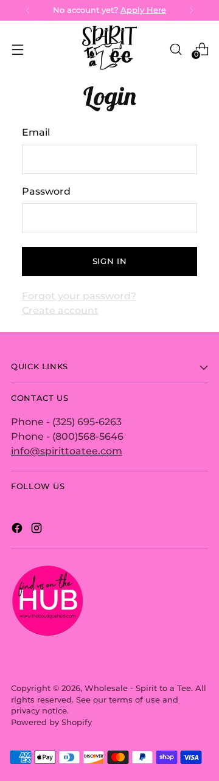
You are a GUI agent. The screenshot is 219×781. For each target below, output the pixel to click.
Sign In (109, 261)
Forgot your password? (79, 296)
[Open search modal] (175, 48)
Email (36, 132)
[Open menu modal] (17, 48)
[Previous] (28, 10)
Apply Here (143, 10)
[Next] (191, 10)
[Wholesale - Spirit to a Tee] (109, 49)
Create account (60, 310)
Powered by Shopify (51, 722)
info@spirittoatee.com (66, 451)
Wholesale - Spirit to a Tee (138, 688)
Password (46, 191)
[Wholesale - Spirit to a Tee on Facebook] (18, 530)
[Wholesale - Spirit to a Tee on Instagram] (37, 530)
